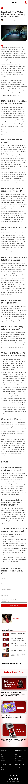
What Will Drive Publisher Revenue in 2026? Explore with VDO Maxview (18, 634)
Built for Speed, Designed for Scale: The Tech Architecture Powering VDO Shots (18, 649)
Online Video (18, 756)
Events (2, 758)
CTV (16, 754)
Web (2, 767)
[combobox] (14, 601)
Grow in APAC (18, 767)
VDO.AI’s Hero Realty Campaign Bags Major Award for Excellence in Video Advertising (17, 639)
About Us (3, 752)
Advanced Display (19, 758)
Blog (2, 754)
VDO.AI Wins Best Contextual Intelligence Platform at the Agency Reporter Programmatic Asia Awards (13, 695)
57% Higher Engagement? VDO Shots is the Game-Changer (18, 644)
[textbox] (13, 601)
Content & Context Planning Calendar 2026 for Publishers (11, 716)
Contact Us (3, 760)
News (2, 756)
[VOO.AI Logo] (13, 2)
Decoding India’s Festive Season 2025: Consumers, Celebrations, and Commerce (18, 654)
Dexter (16, 752)
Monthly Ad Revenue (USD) (8, 599)
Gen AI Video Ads (18, 760)
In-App (2, 769)
